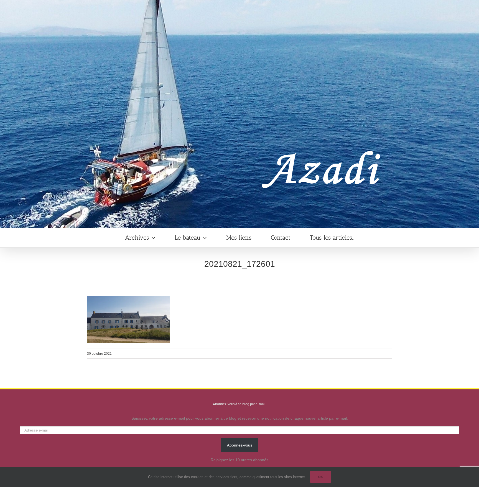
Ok (320, 477)
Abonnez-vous (239, 445)
